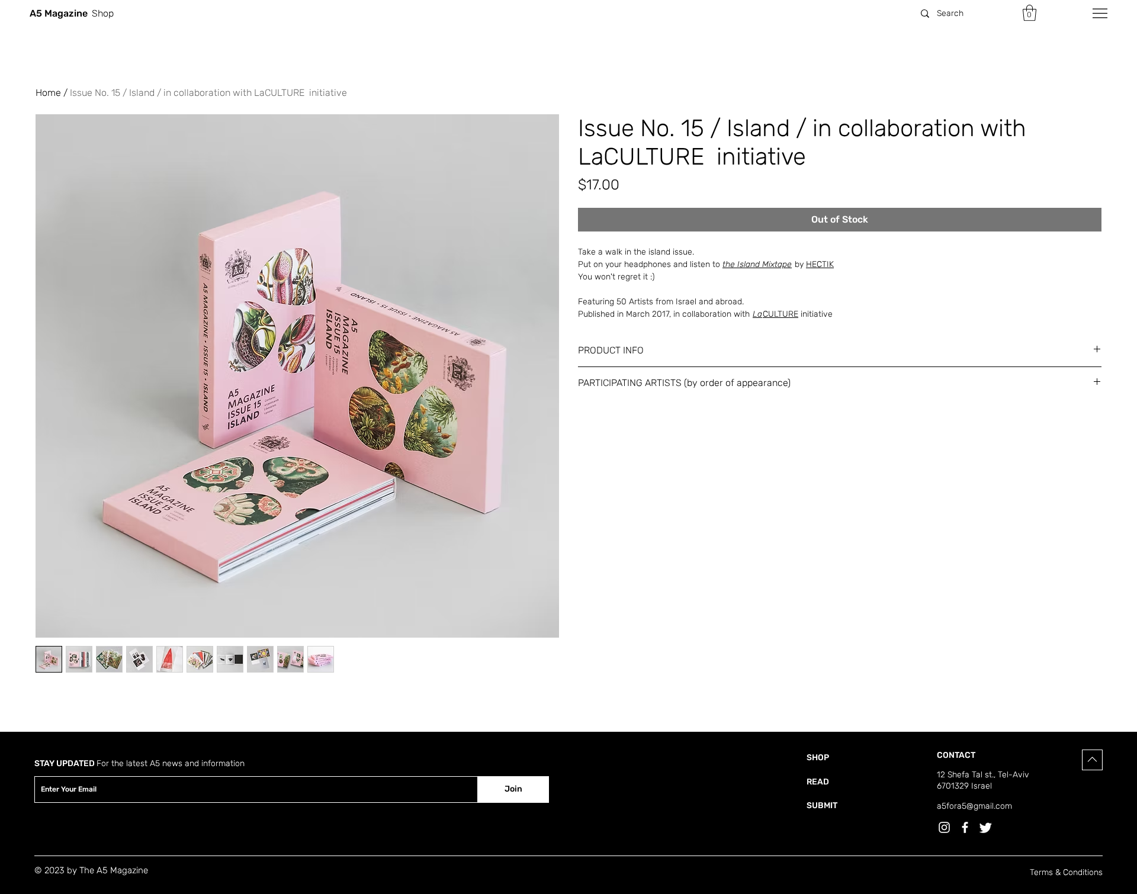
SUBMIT (822, 805)
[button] (1029, 13)
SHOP (818, 757)
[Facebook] (965, 827)
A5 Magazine (59, 13)
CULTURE (775, 314)
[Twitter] (985, 827)
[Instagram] (944, 827)
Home (48, 92)
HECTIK (820, 264)
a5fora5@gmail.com (974, 806)
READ (818, 782)
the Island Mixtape (757, 264)
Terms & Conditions (1066, 872)
